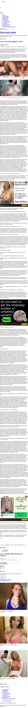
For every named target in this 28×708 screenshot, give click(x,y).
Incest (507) (5, 23)
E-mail (2, 559)
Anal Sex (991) (6, 17)
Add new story (6, 16)
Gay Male (6, 44)
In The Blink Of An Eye (5, 580)
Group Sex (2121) (6, 22)
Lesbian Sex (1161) (7, 24)
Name (1, 558)
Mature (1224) (6, 25)
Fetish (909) (5, 19)
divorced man (5, 549)
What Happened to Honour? (6, 579)
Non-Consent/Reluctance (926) (9, 26)
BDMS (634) (5, 18)
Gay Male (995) (6, 20)
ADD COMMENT (4, 563)
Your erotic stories (8, 32)
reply (2, 578)
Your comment (3, 562)
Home (4, 1)
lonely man (5, 551)
